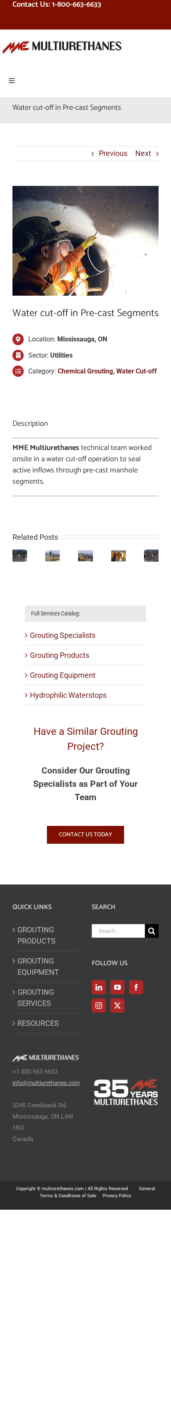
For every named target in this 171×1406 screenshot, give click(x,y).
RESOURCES (38, 1023)
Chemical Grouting (85, 371)
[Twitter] (117, 1005)
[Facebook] (136, 987)
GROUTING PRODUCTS (36, 935)
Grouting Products (59, 655)
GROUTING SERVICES (35, 998)
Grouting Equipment (62, 675)
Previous (113, 153)
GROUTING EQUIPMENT (38, 966)
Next (143, 153)
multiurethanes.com (63, 1188)
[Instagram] (99, 1005)
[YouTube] (117, 987)
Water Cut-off (136, 371)
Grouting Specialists (62, 635)
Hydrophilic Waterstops (68, 695)
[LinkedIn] (99, 987)
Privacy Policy (117, 1195)
